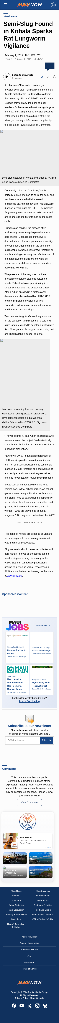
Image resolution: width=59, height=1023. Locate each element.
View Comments (30, 802)
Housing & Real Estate (16, 914)
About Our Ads (37, 998)
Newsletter (29, 962)
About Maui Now (29, 937)
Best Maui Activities (43, 905)
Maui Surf (16, 900)
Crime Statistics (16, 905)
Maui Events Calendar (42, 914)
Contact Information (29, 943)
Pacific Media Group (38, 992)
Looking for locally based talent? (29, 700)
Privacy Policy (21, 998)
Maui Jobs (16, 919)
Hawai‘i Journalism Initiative (16, 925)
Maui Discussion (16, 910)
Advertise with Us (29, 949)
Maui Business (43, 891)
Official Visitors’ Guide (42, 919)
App (29, 956)
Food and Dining (43, 910)
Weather (16, 895)
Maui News (10, 16)
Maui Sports (43, 900)
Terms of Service (29, 969)
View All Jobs (41, 625)
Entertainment (42, 895)
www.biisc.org (14, 575)
